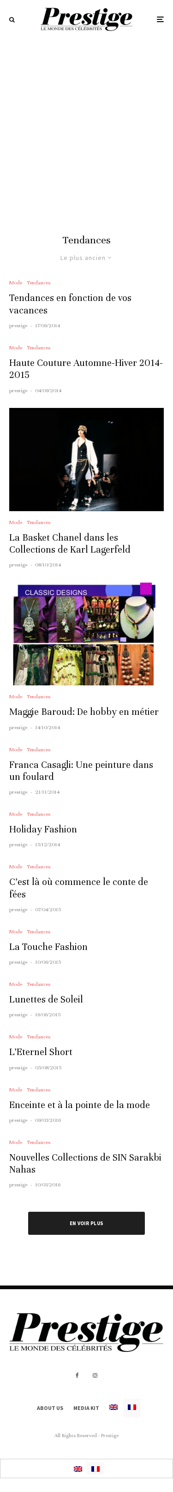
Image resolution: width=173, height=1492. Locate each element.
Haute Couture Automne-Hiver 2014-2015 (86, 369)
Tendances (38, 282)
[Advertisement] (86, 129)
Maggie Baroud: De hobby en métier (84, 712)
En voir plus (87, 1223)
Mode (15, 282)
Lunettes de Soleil (46, 999)
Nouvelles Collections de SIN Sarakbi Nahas (85, 1163)
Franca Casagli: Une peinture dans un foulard (81, 771)
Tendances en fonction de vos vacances (70, 304)
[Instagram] (95, 1375)
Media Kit (86, 1407)
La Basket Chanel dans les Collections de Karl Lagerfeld (70, 543)
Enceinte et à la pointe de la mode (79, 1105)
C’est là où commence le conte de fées (78, 888)
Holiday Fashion (43, 829)
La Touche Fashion (48, 947)
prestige (18, 325)
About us (50, 1407)
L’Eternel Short (40, 1052)
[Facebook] (77, 1375)
